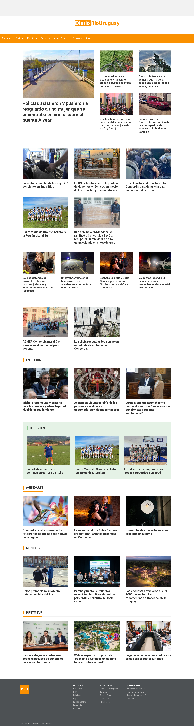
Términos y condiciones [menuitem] (136, 692)
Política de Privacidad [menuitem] (136, 689)
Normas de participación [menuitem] (137, 695)
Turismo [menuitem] (103, 692)
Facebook (22, 714)
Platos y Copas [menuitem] (106, 695)
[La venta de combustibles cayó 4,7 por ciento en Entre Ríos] (45, 163)
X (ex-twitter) (32, 714)
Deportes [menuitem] (45, 38)
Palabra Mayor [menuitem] (106, 702)
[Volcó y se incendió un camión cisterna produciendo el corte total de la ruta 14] (155, 263)
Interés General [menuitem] (61, 38)
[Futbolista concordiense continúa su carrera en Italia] (48, 450)
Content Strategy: (166, 723)
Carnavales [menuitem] (104, 699)
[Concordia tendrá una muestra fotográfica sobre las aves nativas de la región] (45, 511)
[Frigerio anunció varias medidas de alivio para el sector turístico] (148, 636)
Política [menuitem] (19, 38)
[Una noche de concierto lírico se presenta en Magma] (148, 511)
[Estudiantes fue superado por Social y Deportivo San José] (145, 450)
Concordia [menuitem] (7, 38)
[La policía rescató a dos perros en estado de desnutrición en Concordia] (97, 322)
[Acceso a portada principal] (97, 23)
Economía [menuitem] (77, 38)
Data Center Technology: (171, 723)
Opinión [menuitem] (90, 38)
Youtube (37, 714)
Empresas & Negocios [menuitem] (109, 689)
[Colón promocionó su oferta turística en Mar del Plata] (45, 571)
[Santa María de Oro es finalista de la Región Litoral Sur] (45, 212)
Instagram (27, 714)
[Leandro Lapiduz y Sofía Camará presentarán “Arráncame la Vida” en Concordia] (116, 263)
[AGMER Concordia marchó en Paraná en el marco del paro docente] (45, 322)
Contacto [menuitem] (130, 699)
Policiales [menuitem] (32, 38)
